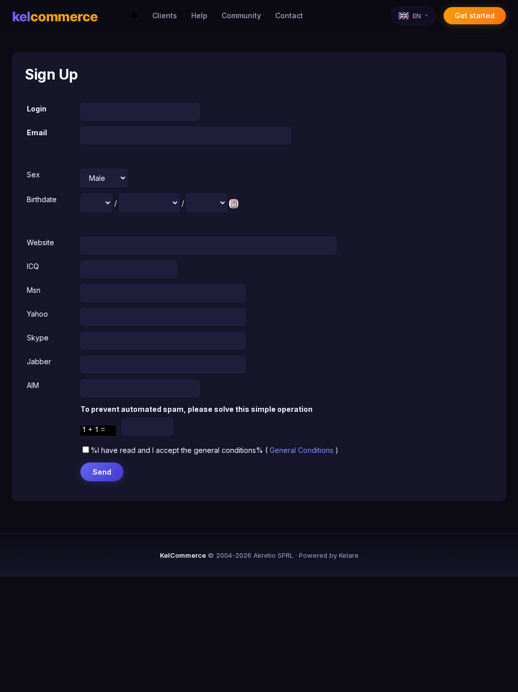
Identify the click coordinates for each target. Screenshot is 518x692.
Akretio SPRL (273, 555)
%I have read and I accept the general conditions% (177, 450)
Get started (475, 15)
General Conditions (301, 450)
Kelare (349, 555)
